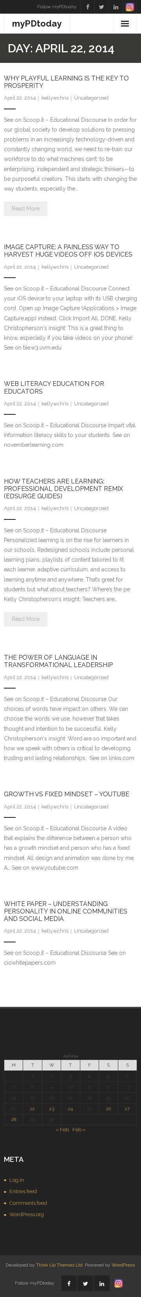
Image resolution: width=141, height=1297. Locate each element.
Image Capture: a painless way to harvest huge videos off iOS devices (68, 250)
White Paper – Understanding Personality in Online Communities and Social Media (65, 911)
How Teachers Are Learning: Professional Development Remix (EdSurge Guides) (63, 489)
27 (127, 1108)
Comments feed (28, 1203)
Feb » (79, 1130)
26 (108, 1108)
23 (51, 1108)
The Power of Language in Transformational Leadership (58, 661)
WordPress (123, 1265)
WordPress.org (26, 1214)
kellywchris (55, 98)
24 (70, 1108)
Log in (16, 1180)
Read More (26, 208)
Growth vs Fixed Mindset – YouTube (66, 794)
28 (13, 1119)
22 (32, 1108)
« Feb (62, 1130)
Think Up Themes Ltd (59, 1265)
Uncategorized (91, 98)
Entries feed (23, 1191)
